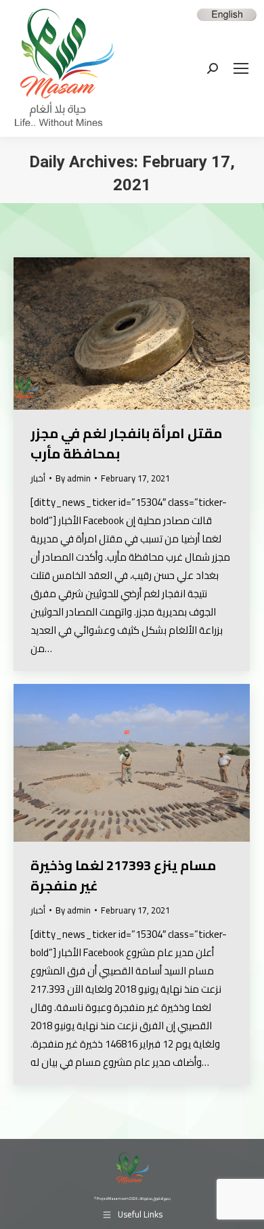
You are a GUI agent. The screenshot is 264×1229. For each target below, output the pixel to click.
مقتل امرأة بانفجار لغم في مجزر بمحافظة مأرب (126, 443)
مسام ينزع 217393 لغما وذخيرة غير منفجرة (123, 875)
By (73, 478)
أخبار (37, 478)
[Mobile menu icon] (241, 68)
